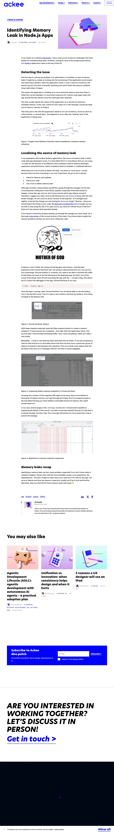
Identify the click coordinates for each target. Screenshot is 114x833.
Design (61, 593)
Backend (24, 42)
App (22, 496)
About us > (86, 3)
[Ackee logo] (14, 4)
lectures (35, 496)
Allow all (104, 829)
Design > (61, 3)
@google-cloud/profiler (64, 204)
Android (29, 604)
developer (47, 58)
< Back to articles (15, 19)
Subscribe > (96, 654)
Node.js (28, 63)
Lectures (32, 42)
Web (8, 610)
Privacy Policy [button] (77, 659)
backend (28, 496)
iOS (28, 607)
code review (34, 216)
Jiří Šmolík (38, 502)
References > (73, 3)
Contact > (97, 3)
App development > (47, 3)
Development (20, 607)
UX (66, 593)
